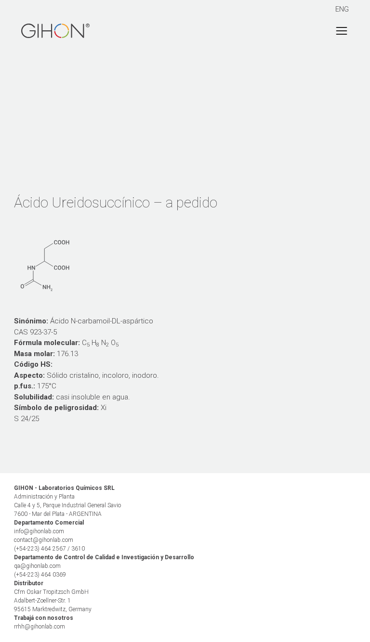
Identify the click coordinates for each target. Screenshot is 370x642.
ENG (342, 9)
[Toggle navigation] (341, 31)
